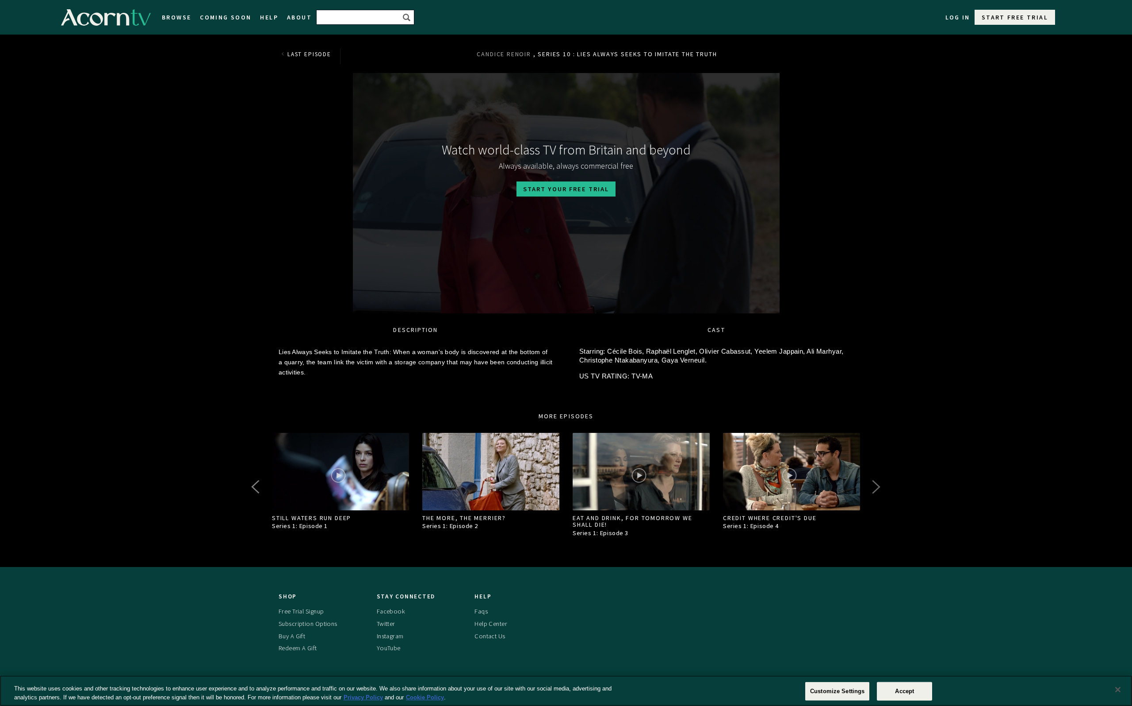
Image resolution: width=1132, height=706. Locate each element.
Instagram (390, 636)
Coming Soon (225, 17)
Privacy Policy (363, 697)
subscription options (308, 624)
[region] (566, 690)
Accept (904, 691)
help (269, 17)
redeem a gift (298, 648)
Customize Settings (837, 691)
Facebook (391, 611)
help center (490, 624)
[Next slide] (875, 487)
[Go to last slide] (256, 487)
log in (957, 17)
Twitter (386, 624)
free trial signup (301, 611)
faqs (481, 611)
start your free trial (566, 189)
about (299, 17)
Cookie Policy (425, 697)
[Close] (1118, 689)
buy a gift (292, 636)
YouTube (389, 648)
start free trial (1015, 17)
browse (176, 17)
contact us (489, 636)
